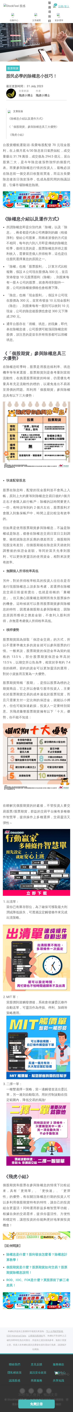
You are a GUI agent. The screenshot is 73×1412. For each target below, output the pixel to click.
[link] (36, 199)
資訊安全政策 (37, 1372)
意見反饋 (36, 1364)
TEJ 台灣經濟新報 (54, 1331)
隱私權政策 (14, 1372)
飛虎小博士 (26, 95)
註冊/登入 (63, 6)
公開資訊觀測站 (35, 1336)
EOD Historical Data (16, 1336)
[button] (23, 204)
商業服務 (36, 1380)
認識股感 (14, 1380)
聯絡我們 (14, 1364)
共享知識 (58, 1380)
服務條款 (58, 1364)
